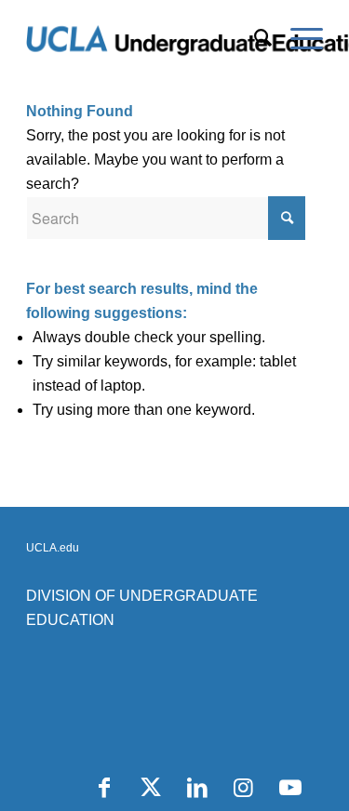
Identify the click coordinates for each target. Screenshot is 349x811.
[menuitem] (253, 38)
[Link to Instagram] (244, 788)
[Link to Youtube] (290, 788)
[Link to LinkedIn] (197, 788)
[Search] (253, 38)
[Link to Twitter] (151, 788)
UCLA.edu (52, 547)
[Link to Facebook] (104, 788)
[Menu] (297, 38)
